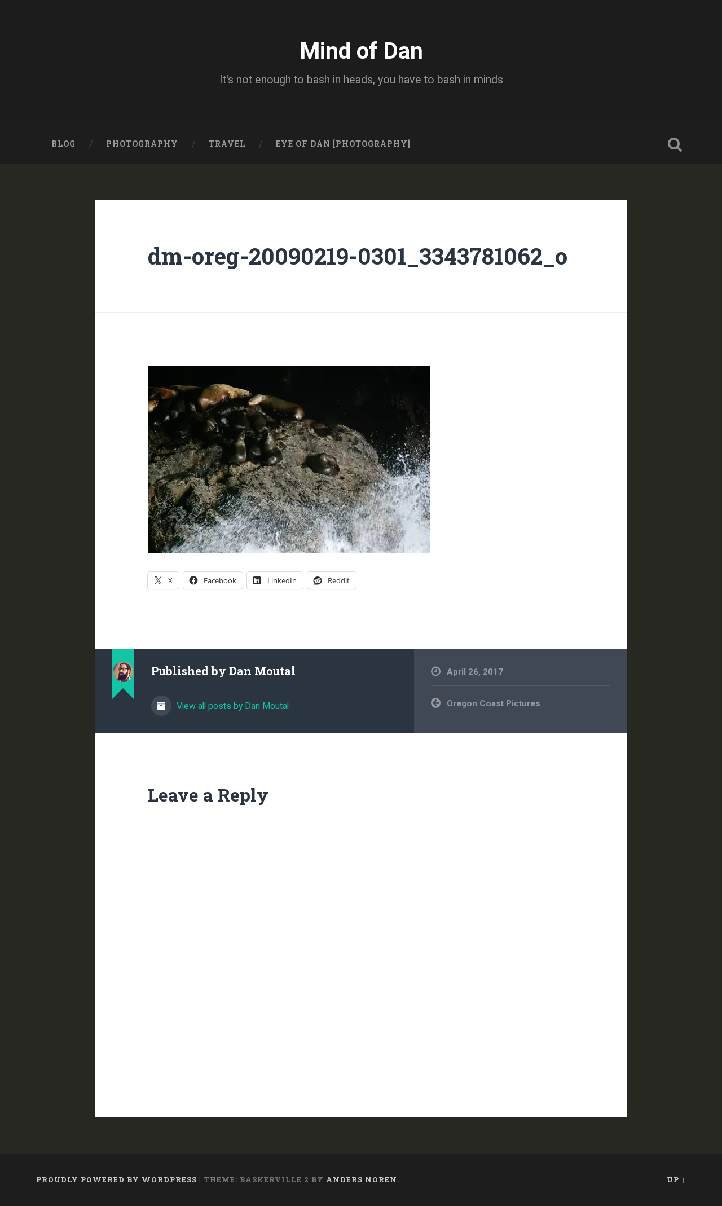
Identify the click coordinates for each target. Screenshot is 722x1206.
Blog (63, 144)
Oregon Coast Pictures (493, 703)
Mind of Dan (361, 50)
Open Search (674, 144)
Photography (142, 144)
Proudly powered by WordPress (116, 1179)
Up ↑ (676, 1179)
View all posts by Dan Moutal (231, 706)
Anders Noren (361, 1179)
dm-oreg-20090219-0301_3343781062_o (357, 256)
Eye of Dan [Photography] (343, 144)
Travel (227, 144)
